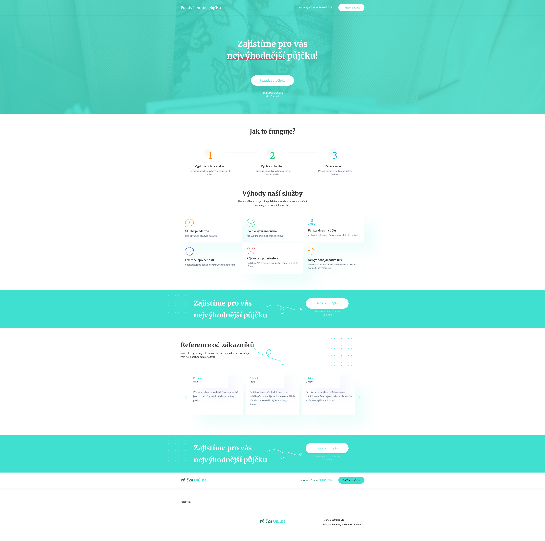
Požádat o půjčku (351, 7)
